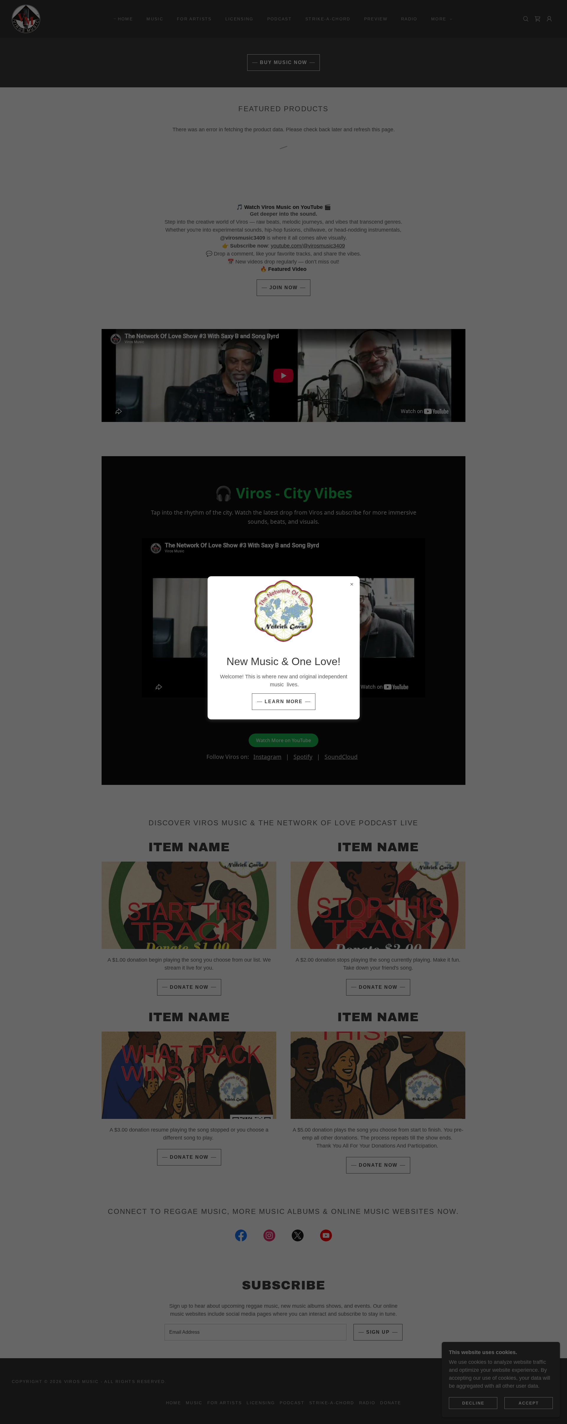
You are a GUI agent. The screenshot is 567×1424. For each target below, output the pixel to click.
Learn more (284, 701)
